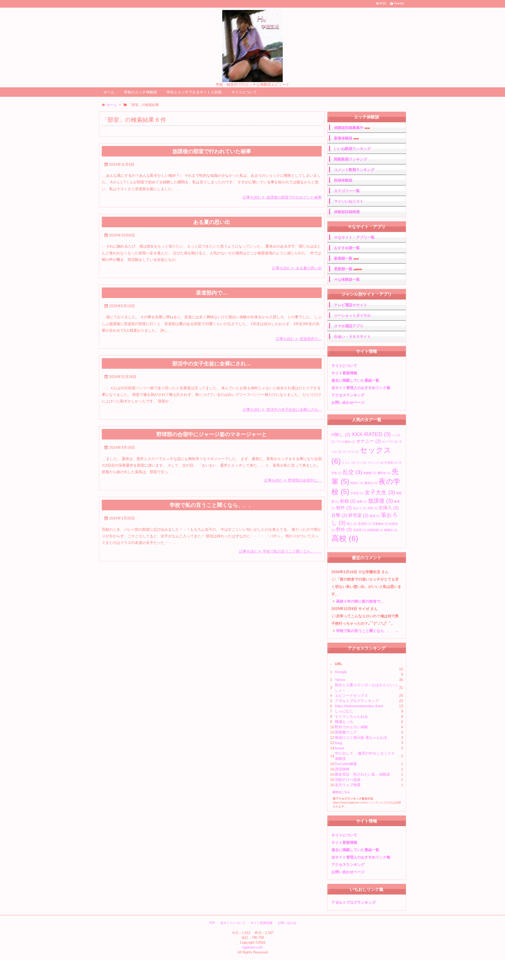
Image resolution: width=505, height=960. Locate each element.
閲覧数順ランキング (350, 159)
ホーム (108, 92)
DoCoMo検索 (346, 764)
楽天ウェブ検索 (348, 785)
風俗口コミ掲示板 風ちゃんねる (361, 737)
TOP (212, 923)
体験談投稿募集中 (352, 128)
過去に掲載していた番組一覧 (355, 380)
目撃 (339, 515)
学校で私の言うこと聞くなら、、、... (367, 631)
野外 (344, 529)
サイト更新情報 (344, 373)
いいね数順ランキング (352, 148)
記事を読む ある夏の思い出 (297, 268)
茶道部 (364, 523)
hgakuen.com (252, 947)
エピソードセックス (351, 695)
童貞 (375, 515)
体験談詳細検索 (347, 212)
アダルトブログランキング (357, 701)
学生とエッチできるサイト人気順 (194, 92)
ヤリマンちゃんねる (351, 716)
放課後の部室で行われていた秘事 (211, 151)
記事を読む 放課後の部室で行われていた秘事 (282, 197)
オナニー (368, 441)
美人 (352, 523)
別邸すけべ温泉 (348, 779)
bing (338, 743)
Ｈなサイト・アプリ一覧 (354, 237)
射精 (348, 501)
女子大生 (380, 492)
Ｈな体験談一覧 (347, 279)
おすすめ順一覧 (347, 248)
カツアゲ (390, 441)
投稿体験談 (343, 180)
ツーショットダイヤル (352, 315)
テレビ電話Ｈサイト (350, 305)
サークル (351, 451)
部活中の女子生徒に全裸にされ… (211, 363)
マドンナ (375, 462)
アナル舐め (345, 441)
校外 (344, 507)
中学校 (391, 462)
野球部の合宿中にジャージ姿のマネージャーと (211, 434)
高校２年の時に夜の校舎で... (359, 601)
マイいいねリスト (348, 201)
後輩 (362, 501)
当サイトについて (232, 923)
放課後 (380, 501)
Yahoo (340, 680)
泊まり (359, 508)
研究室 (358, 515)
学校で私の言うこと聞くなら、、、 (212, 505)
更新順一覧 (348, 269)
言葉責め (380, 523)
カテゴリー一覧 (347, 191)
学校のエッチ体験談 (140, 92)
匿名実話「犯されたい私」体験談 (362, 774)
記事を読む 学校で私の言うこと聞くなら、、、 (280, 551)
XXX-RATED (371, 434)
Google (341, 672)
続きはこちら (341, 792)
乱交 (352, 472)
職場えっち (344, 722)
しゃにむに (344, 711)
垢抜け (356, 482)
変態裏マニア (346, 732)
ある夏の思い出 (211, 222)
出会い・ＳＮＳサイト (352, 336)
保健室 (369, 472)
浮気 (372, 508)
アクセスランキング (348, 395)
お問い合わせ (286, 923)
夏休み (371, 482)
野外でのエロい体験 (351, 727)
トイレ (348, 462)
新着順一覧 (346, 258)
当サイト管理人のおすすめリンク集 (360, 388)
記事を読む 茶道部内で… (299, 339)
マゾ (361, 462)
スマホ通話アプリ (348, 326)
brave (339, 748)
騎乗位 (390, 530)
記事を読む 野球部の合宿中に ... (293, 480)
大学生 (356, 493)
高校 (344, 538)
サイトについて (244, 92)
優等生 (384, 472)
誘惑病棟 (342, 769)
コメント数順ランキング (354, 169)
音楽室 (359, 530)
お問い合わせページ (348, 402)
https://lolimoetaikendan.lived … (361, 706)
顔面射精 (375, 530)
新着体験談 (346, 138)
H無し (340, 434)
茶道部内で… (212, 293)
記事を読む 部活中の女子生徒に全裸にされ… (282, 409)
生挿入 (388, 507)
